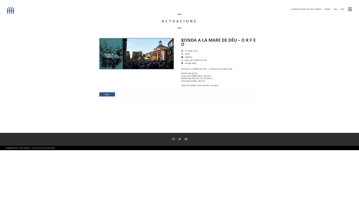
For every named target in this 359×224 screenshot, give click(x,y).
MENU (327, 9)
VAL (335, 9)
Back (107, 94)
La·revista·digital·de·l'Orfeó (305, 9)
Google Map (190, 63)
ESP (342, 9)
